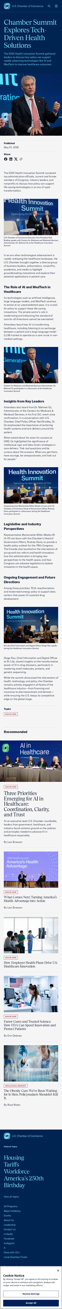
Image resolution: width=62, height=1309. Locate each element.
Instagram (9, 1243)
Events (7, 1215)
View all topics (11, 1196)
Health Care (10, 714)
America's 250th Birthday (24, 1181)
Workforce (16, 1171)
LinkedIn (8, 1234)
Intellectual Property (15, 1086)
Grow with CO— (12, 1252)
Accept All (31, 1303)
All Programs (10, 1206)
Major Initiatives (12, 1210)
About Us (9, 1220)
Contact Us (10, 1229)
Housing (14, 1157)
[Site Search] (49, 6)
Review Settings (31, 1293)
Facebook (9, 1238)
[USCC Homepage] (31, 1136)
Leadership (10, 1224)
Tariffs (11, 1164)
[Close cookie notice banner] (58, 1270)
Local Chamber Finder (15, 1257)
